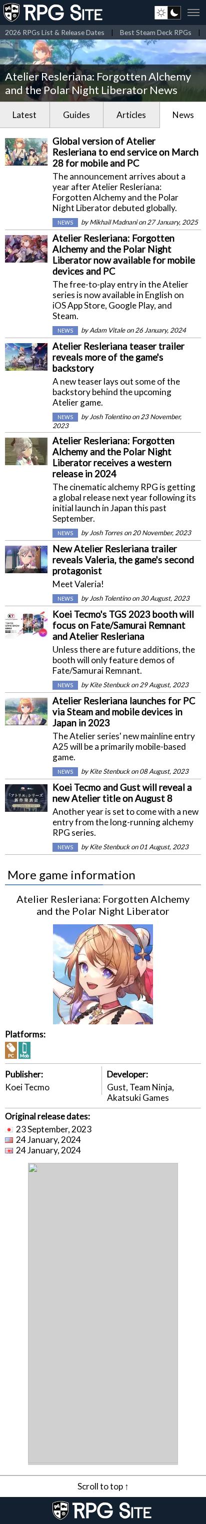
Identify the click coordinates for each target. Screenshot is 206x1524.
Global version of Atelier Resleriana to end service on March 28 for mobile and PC (125, 152)
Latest (24, 115)
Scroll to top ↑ (103, 1486)
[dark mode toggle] (167, 13)
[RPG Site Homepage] (54, 13)
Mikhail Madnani (113, 222)
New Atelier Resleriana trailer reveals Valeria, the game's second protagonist (123, 559)
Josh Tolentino (110, 417)
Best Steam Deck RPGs (156, 32)
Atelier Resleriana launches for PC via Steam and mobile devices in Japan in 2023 (124, 711)
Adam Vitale (107, 330)
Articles (131, 115)
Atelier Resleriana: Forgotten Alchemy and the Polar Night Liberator (103, 905)
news (65, 223)
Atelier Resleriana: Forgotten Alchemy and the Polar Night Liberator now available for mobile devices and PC (123, 255)
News (183, 115)
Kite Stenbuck (110, 685)
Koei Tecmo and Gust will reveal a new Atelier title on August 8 (122, 793)
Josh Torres (106, 533)
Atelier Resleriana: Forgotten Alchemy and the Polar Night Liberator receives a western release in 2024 (113, 457)
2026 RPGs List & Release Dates (54, 32)
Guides (76, 115)
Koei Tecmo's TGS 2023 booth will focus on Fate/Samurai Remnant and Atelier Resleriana (123, 625)
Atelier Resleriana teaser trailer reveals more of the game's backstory (118, 357)
